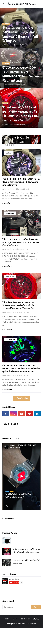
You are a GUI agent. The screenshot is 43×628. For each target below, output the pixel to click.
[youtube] (21, 413)
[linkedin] (37, 413)
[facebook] (5, 413)
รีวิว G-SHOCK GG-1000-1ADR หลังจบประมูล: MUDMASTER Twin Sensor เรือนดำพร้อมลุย (20, 74)
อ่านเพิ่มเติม (6, 203)
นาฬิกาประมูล (10, 276)
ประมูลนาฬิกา (10, 213)
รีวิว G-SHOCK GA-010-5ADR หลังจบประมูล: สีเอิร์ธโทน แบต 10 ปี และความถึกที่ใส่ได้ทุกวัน (20, 34)
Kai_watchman (9, 189)
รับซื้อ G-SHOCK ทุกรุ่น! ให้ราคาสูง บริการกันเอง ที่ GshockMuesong (26, 550)
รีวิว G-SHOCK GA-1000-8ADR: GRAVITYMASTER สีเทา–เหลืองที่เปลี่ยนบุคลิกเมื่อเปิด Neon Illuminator (21, 368)
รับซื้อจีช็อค (36, 619)
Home (7, 619)
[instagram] (13, 413)
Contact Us (25, 619)
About (15, 619)
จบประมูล (9, 153)
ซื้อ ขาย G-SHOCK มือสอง (28, 624)
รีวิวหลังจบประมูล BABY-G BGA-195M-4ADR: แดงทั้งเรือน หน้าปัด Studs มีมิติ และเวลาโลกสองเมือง (20, 113)
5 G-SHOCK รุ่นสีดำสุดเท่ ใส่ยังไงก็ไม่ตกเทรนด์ (26, 561)
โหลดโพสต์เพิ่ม (22, 398)
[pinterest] (29, 413)
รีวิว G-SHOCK (10, 339)
